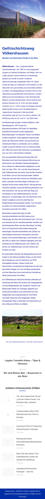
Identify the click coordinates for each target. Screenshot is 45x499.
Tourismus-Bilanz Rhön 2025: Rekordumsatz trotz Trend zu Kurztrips (27, 414)
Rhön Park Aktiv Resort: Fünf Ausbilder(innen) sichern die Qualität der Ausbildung (27, 457)
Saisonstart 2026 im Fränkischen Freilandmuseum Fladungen (29, 427)
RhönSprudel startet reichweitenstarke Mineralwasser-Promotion (29, 442)
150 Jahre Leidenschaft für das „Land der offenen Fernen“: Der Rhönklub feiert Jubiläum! (28, 399)
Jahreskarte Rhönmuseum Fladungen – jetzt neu (26, 470)
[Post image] (8, 399)
